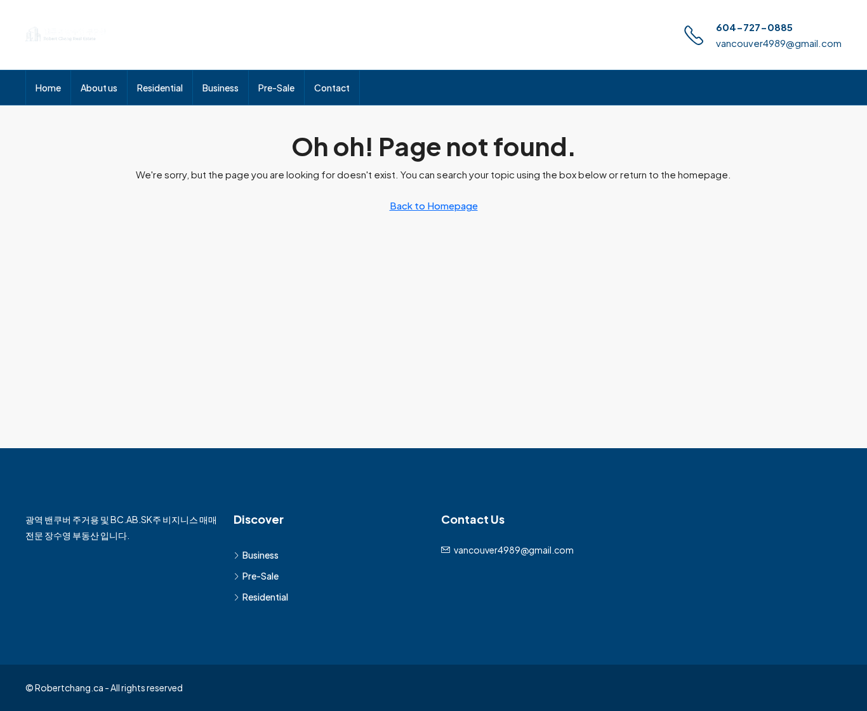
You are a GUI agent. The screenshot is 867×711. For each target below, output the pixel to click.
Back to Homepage (434, 205)
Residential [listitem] (265, 596)
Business (220, 87)
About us (99, 87)
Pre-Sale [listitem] (260, 575)
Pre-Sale (276, 87)
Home (48, 87)
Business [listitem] (260, 555)
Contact (332, 87)
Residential (160, 87)
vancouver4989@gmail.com (779, 43)
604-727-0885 (754, 27)
